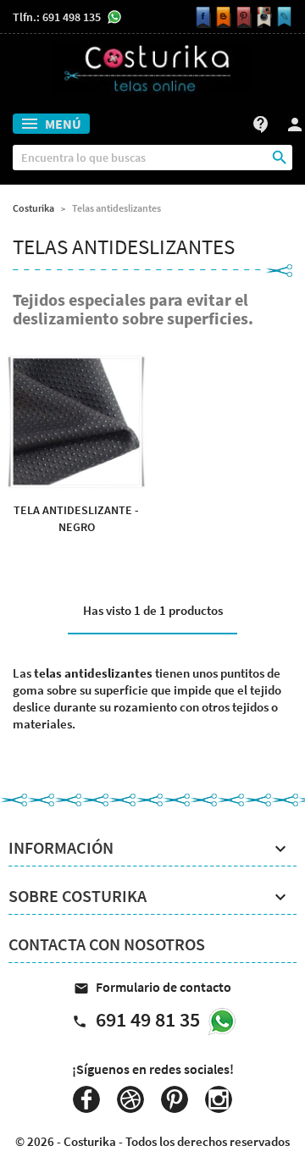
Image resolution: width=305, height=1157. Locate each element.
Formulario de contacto (152, 986)
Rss (130, 1099)
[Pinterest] (241, 17)
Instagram (218, 1099)
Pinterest (174, 1099)
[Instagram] (262, 17)
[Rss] (221, 17)
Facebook (86, 1099)
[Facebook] (201, 17)
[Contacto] (282, 17)
